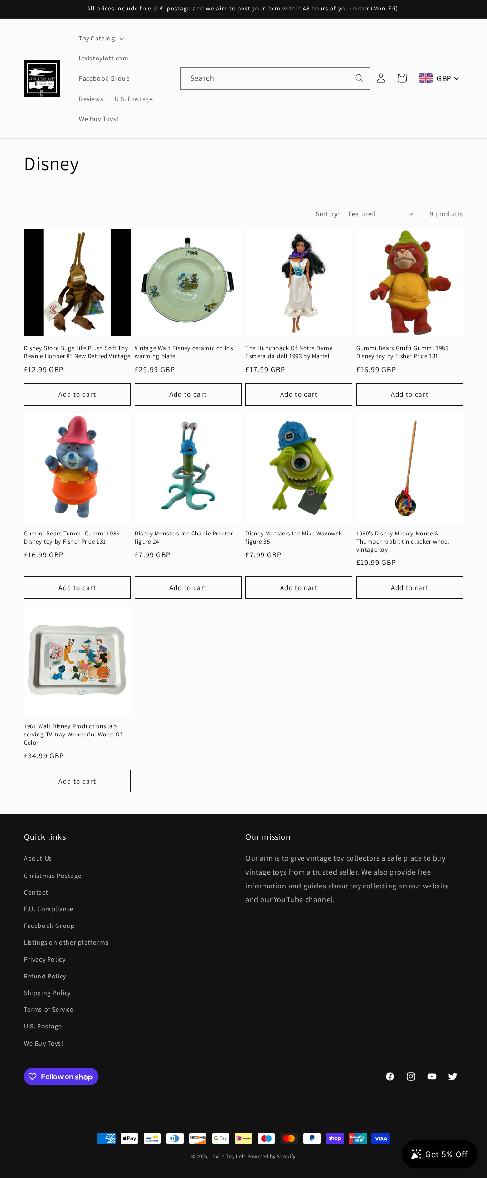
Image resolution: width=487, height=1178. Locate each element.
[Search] (359, 78)
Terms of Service (49, 1009)
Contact (36, 892)
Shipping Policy (47, 992)
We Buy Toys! (43, 1043)
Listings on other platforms (66, 942)
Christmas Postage (52, 875)
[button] (100, 38)
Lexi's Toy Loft (228, 1156)
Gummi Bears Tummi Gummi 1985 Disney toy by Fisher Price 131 (71, 537)
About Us (38, 858)
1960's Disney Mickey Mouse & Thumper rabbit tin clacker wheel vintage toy (402, 542)
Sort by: (327, 214)
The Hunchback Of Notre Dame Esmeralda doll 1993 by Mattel (288, 352)
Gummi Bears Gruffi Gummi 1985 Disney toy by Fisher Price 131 (402, 352)
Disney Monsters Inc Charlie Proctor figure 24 (184, 537)
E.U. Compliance (49, 909)
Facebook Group (49, 925)
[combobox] (275, 78)
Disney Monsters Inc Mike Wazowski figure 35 (294, 537)
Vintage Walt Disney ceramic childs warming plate (184, 352)
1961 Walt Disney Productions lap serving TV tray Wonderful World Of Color (73, 734)
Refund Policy (45, 976)
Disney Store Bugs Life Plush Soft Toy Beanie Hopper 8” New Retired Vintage (77, 352)
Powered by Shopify (271, 1156)
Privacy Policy (44, 959)
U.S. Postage (43, 1026)
